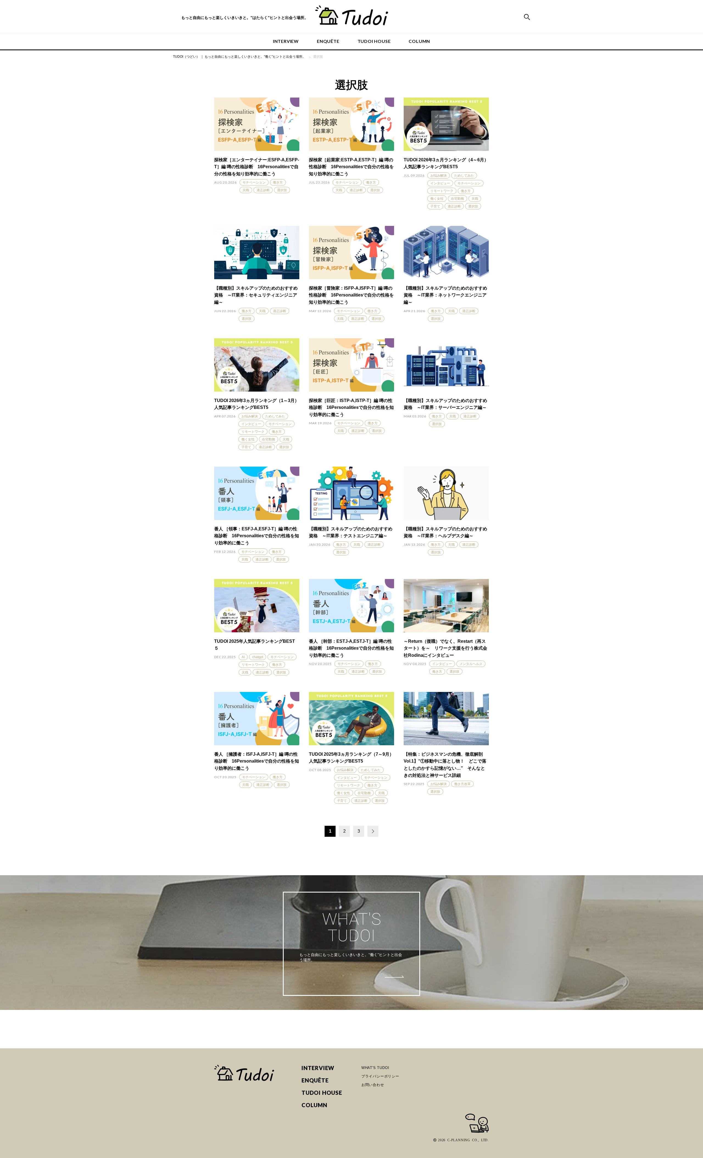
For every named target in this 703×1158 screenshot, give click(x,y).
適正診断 (263, 190)
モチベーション (254, 182)
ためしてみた (464, 176)
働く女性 (436, 199)
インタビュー (440, 183)
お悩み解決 (438, 176)
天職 (245, 190)
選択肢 (282, 190)
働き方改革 (462, 784)
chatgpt (257, 657)
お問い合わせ (372, 1085)
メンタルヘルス (470, 664)
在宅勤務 (457, 199)
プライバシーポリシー (380, 1076)
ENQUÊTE (328, 41)
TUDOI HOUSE (374, 41)
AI (243, 657)
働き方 (278, 182)
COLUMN (419, 41)
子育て (435, 206)
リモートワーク (441, 191)
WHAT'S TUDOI (375, 1068)
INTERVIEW (286, 41)
